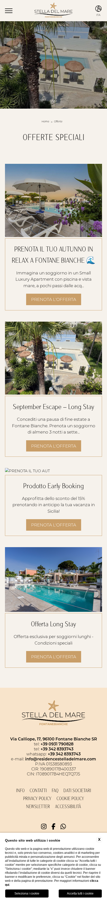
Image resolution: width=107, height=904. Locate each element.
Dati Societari (77, 790)
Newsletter (38, 806)
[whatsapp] (63, 826)
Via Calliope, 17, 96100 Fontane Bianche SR (53, 738)
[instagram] (44, 826)
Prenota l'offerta (53, 299)
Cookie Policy (70, 798)
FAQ (55, 790)
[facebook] (53, 826)
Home (45, 121)
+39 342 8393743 (57, 748)
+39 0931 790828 (57, 743)
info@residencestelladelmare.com (60, 758)
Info (20, 790)
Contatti (38, 790)
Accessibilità (68, 806)
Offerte (58, 121)
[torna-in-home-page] (53, 10)
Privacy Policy (37, 798)
